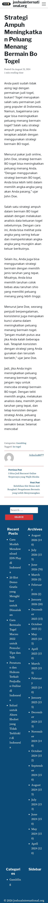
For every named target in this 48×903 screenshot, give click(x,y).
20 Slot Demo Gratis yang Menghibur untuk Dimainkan (15, 596)
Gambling (21, 443)
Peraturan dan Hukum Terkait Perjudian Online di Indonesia (15, 681)
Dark (6, 4)
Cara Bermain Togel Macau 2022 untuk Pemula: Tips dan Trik (15, 638)
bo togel (17, 446)
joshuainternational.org (28, 900)
